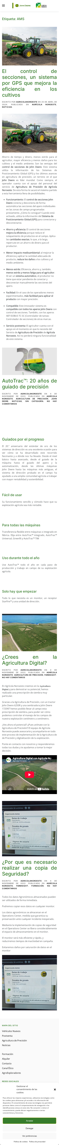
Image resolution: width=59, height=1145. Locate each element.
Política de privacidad (37, 1141)
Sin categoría (34, 401)
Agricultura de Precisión (32, 399)
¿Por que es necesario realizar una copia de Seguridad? (29, 868)
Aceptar (29, 1121)
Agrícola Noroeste (44, 104)
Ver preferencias (29, 1136)
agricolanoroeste (26, 102)
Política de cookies (21, 1141)
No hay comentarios (13, 677)
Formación (37, 886)
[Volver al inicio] (29, 5)
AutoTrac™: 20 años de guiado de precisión (29, 384)
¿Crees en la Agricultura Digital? (29, 660)
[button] (55, 1089)
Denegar (29, 1128)
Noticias (7, 107)
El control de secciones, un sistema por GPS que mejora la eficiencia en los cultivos (29, 83)
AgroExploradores (11, 1072)
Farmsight (50, 675)
